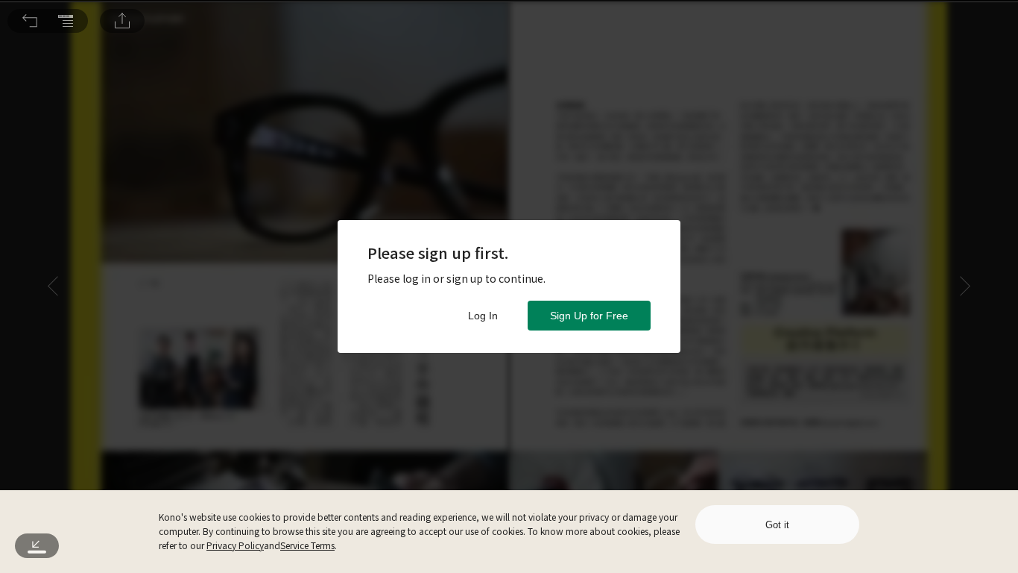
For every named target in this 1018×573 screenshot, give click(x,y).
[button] (30, 21)
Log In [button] (483, 316)
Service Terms (307, 545)
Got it (777, 524)
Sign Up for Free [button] (589, 316)
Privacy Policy (235, 545)
